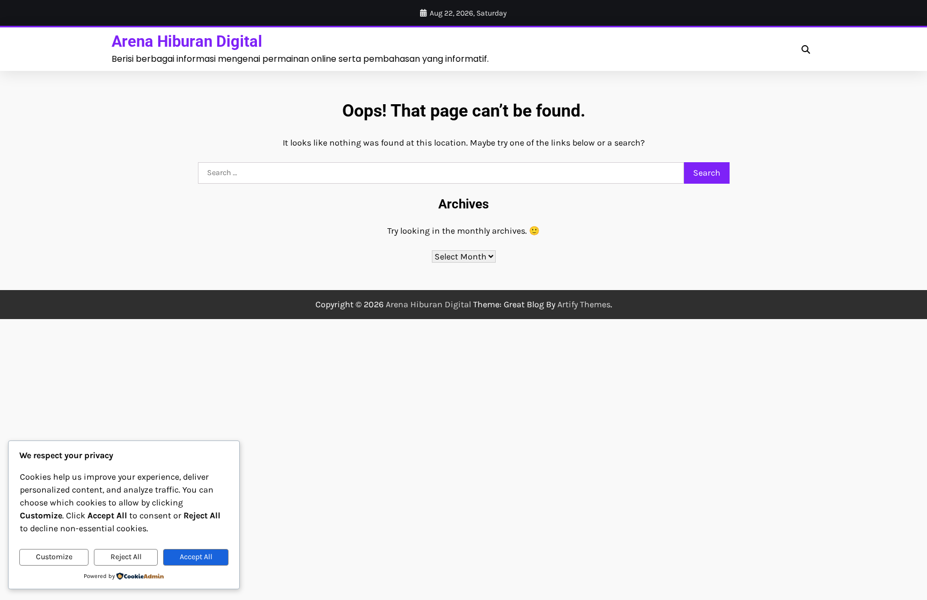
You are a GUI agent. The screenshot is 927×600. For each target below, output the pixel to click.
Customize (54, 556)
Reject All (126, 556)
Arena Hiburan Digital (187, 41)
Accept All (196, 556)
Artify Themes (583, 304)
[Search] (805, 49)
